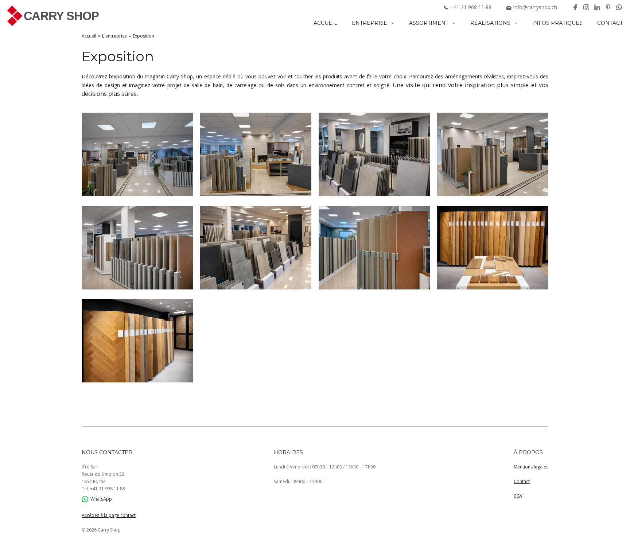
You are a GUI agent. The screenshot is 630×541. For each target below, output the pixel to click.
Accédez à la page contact (109, 515)
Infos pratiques (557, 23)
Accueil (325, 23)
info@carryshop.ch (535, 7)
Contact (610, 23)
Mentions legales (531, 467)
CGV (518, 496)
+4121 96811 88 (107, 489)
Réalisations (490, 23)
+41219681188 (470, 7)
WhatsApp (101, 499)
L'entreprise (114, 36)
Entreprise (369, 23)
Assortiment (428, 23)
